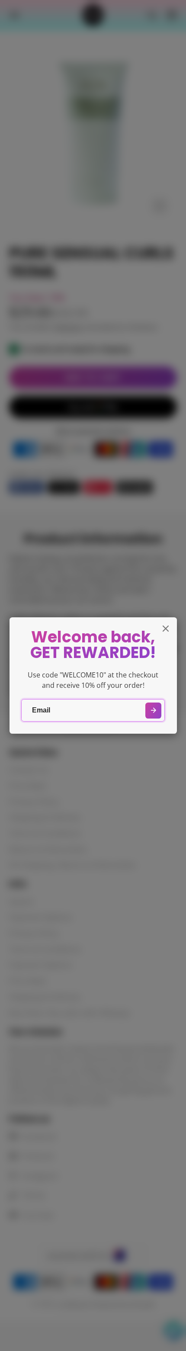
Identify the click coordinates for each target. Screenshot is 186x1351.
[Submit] (153, 711)
